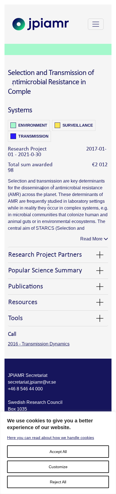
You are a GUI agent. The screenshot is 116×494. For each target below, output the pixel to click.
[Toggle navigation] (96, 24)
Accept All (58, 451)
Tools (15, 318)
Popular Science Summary (45, 270)
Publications (25, 286)
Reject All (58, 482)
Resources (22, 302)
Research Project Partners (45, 254)
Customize (58, 467)
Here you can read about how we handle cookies (50, 437)
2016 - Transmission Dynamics (39, 344)
